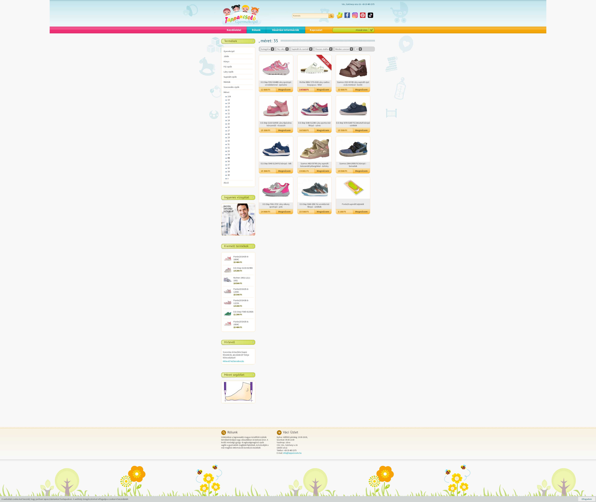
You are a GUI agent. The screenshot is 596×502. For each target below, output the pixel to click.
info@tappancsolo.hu (292, 453)
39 (229, 171)
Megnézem (284, 89)
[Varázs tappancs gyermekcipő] (241, 24)
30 (229, 140)
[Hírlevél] (339, 18)
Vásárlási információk (285, 30)
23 (229, 116)
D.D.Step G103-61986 (243, 268)
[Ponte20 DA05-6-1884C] (227, 261)
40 (229, 175)
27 (229, 130)
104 (229, 96)
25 (229, 123)
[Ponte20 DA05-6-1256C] (227, 293)
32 (229, 147)
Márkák (227, 82)
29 (229, 137)
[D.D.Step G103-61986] (227, 272)
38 (229, 168)
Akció (226, 182)
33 (229, 151)
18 (229, 99)
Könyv (226, 61)
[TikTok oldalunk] (370, 18)
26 (229, 127)
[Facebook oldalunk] (347, 18)
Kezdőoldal (234, 30)
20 (229, 106)
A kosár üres (361, 30)
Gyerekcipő (229, 51)
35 (229, 157)
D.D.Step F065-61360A (243, 311)
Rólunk (256, 30)
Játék (226, 56)
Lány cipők (228, 71)
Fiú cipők (228, 66)
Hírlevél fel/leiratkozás (233, 361)
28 (229, 134)
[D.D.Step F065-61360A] (227, 316)
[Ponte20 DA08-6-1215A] (227, 305)
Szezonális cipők (231, 87)
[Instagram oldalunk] (355, 18)
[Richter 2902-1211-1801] (227, 282)
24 (229, 120)
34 (229, 154)
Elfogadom (587, 499)
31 (229, 144)
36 (229, 161)
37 (229, 164)
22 (229, 113)
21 (229, 110)
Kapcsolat (316, 30)
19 (229, 103)
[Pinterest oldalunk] (363, 18)
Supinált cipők (230, 76)
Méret (226, 92)
